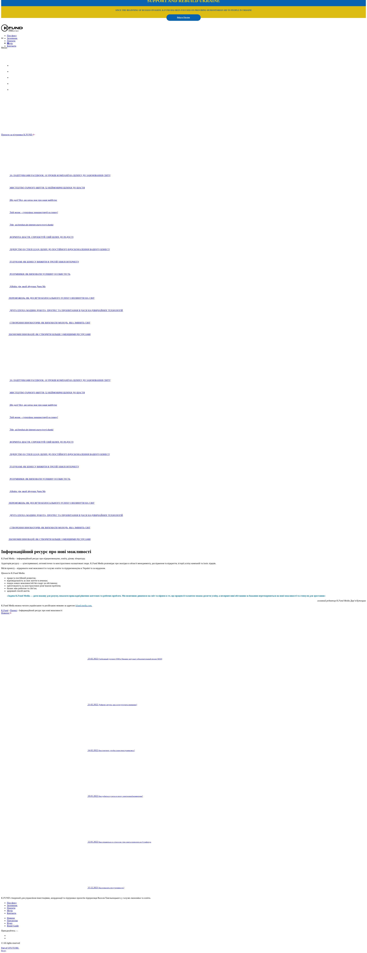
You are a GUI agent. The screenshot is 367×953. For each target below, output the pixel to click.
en (8, 43)
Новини (5, 613)
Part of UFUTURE (10, 948)
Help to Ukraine (183, 18)
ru (25, 58)
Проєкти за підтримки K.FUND (16, 134)
